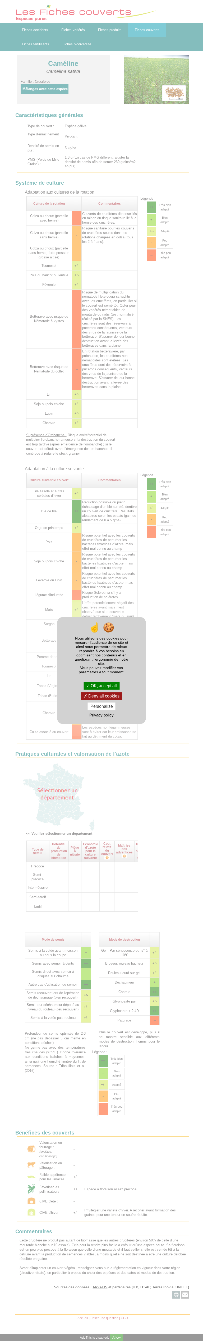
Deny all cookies (103, 696)
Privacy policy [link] (101, 715)
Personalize (101, 706)
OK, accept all (103, 686)
